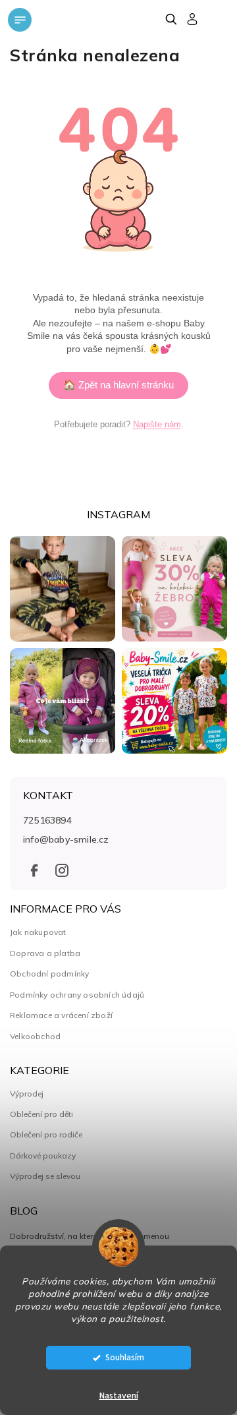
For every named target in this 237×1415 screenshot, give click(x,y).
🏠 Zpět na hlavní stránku (118, 384)
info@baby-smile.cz (66, 839)
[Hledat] (171, 19)
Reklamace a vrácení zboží (61, 1015)
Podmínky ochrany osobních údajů (77, 995)
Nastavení (118, 1395)
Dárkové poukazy (43, 1155)
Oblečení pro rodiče (46, 1134)
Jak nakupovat (38, 932)
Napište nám (157, 424)
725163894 (47, 820)
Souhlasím (124, 1357)
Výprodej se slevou (45, 1176)
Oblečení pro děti (41, 1114)
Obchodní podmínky (49, 973)
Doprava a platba (45, 953)
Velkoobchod (35, 1036)
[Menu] (20, 20)
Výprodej (26, 1094)
